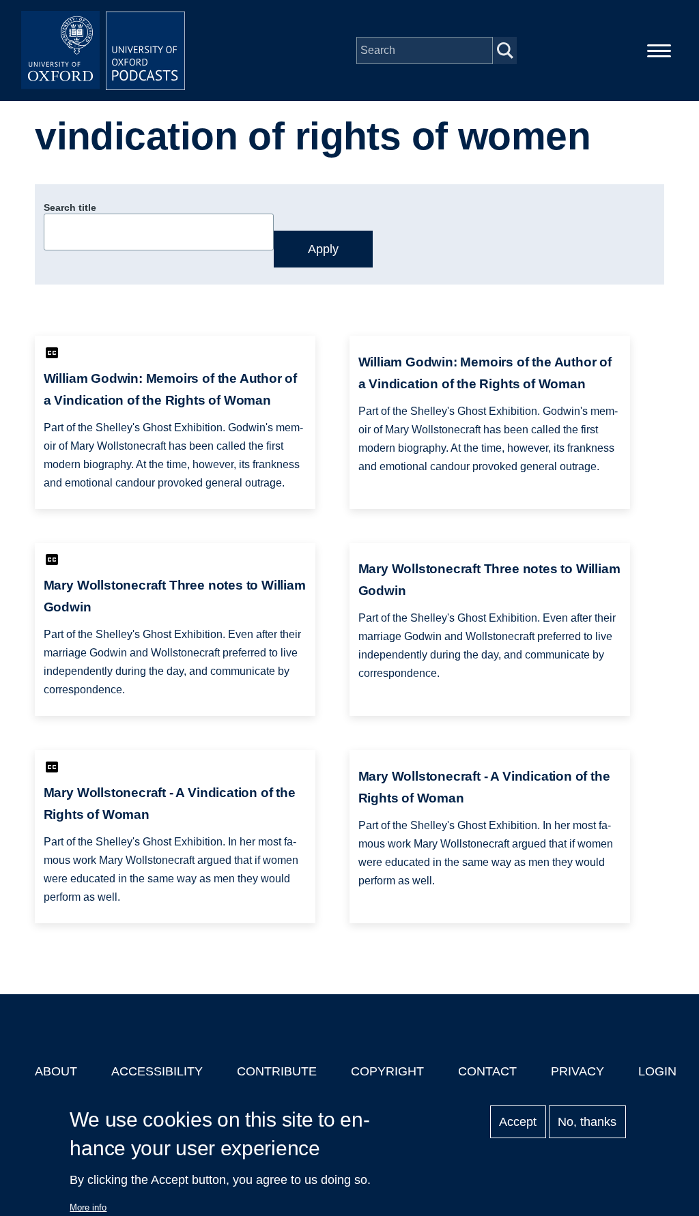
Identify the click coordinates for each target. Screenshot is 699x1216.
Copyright (387, 1071)
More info (88, 1207)
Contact (487, 1071)
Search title (70, 207)
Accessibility (157, 1071)
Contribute (277, 1071)
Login (657, 1071)
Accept (518, 1122)
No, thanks (587, 1122)
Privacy (577, 1071)
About (56, 1071)
